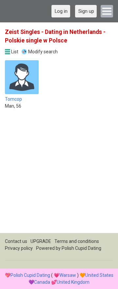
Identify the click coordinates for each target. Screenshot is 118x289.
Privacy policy (19, 248)
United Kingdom (73, 282)
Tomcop (13, 99)
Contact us (16, 241)
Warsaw (67, 275)
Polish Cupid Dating (81, 248)
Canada (42, 282)
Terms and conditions (76, 241)
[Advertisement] (59, 174)
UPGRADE (40, 241)
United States (99, 275)
